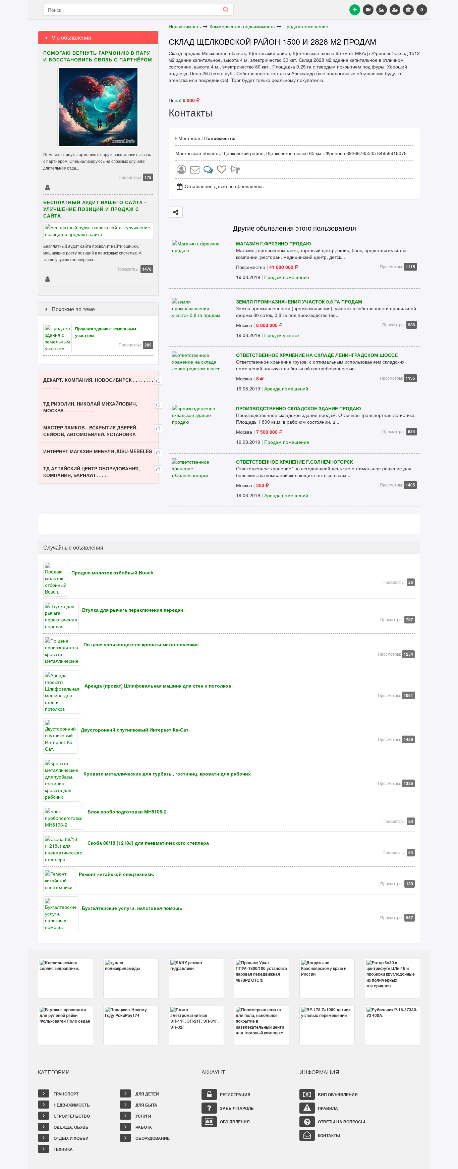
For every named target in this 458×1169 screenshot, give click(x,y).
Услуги (142, 1116)
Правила (327, 1108)
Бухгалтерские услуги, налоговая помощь (132, 907)
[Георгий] (47, 278)
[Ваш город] (408, 9)
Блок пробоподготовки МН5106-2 (127, 811)
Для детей (146, 1094)
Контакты (328, 1135)
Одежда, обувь (71, 1127)
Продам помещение (305, 26)
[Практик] (47, 187)
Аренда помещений (286, 388)
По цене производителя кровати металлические (141, 644)
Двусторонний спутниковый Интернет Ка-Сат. (135, 729)
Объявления (234, 1122)
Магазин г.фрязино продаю (273, 243)
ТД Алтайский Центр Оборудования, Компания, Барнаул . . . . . (91, 471)
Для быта (145, 1105)
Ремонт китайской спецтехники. (116, 874)
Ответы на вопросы (341, 1122)
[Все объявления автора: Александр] (181, 171)
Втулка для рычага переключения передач (132, 609)
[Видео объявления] (368, 9)
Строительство (71, 1116)
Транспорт (65, 1094)
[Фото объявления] (381, 9)
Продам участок (281, 335)
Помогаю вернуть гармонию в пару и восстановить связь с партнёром (97, 56)
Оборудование (152, 1138)
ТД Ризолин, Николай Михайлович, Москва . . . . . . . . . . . (90, 407)
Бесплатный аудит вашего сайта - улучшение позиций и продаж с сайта (95, 209)
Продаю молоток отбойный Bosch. (113, 572)
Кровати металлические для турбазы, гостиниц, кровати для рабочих (167, 773)
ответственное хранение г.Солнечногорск (294, 461)
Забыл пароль (236, 1108)
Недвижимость (185, 26)
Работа (143, 1127)
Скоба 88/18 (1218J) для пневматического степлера (148, 842)
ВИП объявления (337, 1094)
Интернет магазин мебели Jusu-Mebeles (97, 451)
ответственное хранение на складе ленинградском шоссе (317, 355)
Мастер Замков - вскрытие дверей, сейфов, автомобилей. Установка (90, 430)
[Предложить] (176, 212)
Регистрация (234, 1094)
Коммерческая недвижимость (242, 26)
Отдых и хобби (71, 1138)
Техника (63, 1149)
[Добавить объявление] (354, 9)
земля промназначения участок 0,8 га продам (299, 301)
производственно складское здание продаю (298, 408)
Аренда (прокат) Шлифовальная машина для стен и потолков (157, 685)
